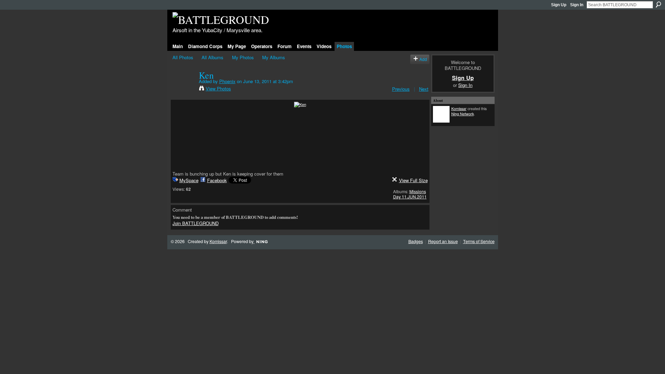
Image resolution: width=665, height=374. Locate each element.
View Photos (218, 88)
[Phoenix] (183, 89)
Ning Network (462, 113)
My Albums (273, 57)
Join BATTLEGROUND (195, 223)
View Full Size (413, 180)
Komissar (459, 108)
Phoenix (227, 81)
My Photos (243, 57)
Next (423, 89)
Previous (401, 89)
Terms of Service (479, 241)
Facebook (217, 180)
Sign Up (558, 4)
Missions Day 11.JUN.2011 (410, 194)
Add (423, 59)
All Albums (212, 57)
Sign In (576, 4)
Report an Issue (443, 241)
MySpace (188, 180)
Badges (415, 241)
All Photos (182, 57)
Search (658, 4)
